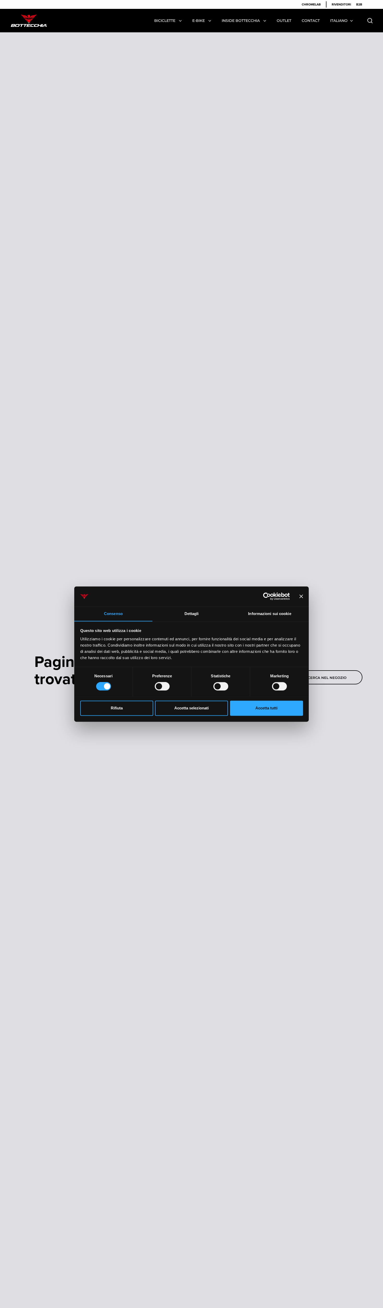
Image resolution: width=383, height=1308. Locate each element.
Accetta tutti (266, 708)
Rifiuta (117, 708)
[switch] (162, 687)
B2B (359, 4)
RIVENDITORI (341, 4)
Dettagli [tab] (191, 613)
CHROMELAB (311, 4)
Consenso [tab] (113, 613)
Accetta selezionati (191, 708)
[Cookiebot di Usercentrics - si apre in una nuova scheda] (267, 596)
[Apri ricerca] (370, 20)
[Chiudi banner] (301, 596)
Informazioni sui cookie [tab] (269, 613)
